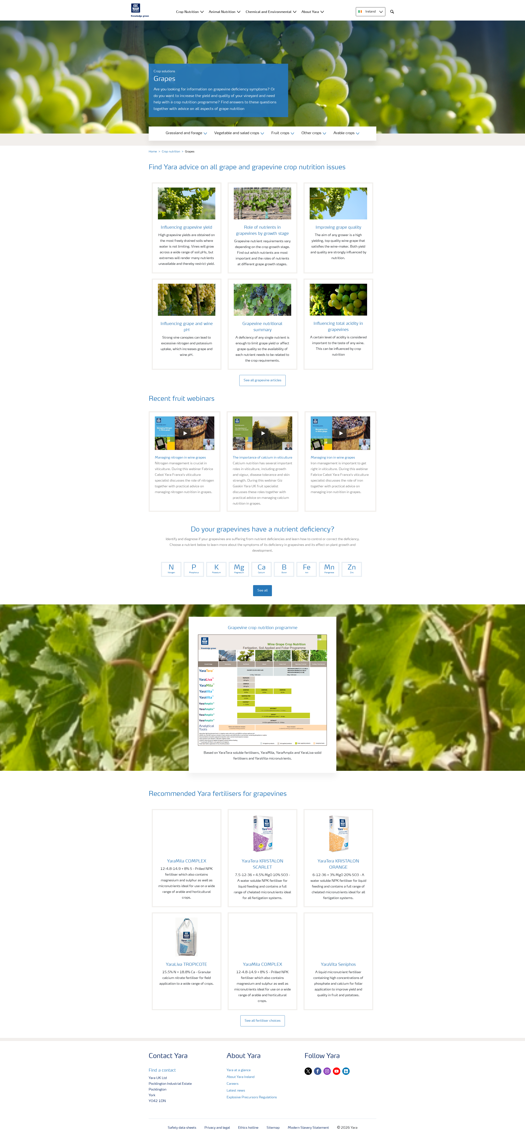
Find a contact (162, 1071)
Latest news (236, 1090)
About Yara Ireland (241, 1077)
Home (153, 151)
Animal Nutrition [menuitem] (222, 12)
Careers (233, 1084)
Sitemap (273, 1128)
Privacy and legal (217, 1128)
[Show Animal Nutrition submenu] (238, 12)
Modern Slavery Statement (308, 1128)
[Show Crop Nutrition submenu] (202, 12)
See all (262, 590)
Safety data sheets (182, 1128)
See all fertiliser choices (263, 1020)
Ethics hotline (248, 1128)
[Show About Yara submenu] (322, 12)
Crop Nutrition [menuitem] (187, 12)
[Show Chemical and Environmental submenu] (294, 12)
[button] (184, 433)
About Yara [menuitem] (310, 12)
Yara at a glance (239, 1070)
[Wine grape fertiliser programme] (262, 690)
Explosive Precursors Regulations (252, 1097)
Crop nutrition (171, 151)
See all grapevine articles (262, 380)
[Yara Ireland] (140, 10)
